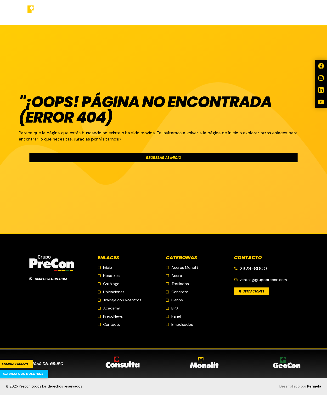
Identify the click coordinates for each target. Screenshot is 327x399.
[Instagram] (321, 78)
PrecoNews (185, 12)
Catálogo (118, 12)
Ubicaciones (151, 12)
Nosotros (86, 12)
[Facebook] (321, 66)
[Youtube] (321, 102)
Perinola (314, 386)
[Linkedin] (321, 90)
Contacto (218, 12)
